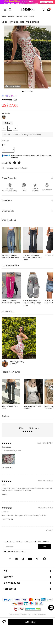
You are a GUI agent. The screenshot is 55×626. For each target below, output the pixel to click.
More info (14, 157)
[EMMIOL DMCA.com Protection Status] (33, 610)
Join (44, 547)
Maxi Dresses (29, 17)
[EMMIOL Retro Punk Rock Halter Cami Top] (33, 391)
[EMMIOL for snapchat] (44, 558)
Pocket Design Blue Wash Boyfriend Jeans (10, 256)
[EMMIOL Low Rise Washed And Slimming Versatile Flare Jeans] (33, 240)
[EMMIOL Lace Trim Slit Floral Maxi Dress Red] (3, 118)
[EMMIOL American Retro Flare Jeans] (11, 391)
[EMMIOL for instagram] (16, 559)
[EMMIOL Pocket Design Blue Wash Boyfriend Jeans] (11, 240)
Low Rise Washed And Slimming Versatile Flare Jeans (32, 257)
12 (15, 99)
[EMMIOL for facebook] (10, 559)
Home (4, 17)
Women (11, 17)
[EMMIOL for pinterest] (37, 559)
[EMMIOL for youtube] (30, 559)
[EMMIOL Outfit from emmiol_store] (19, 342)
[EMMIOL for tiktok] (23, 559)
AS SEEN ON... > (9, 96)
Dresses (19, 17)
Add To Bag (30, 621)
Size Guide (5, 140)
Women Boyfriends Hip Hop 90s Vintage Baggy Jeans (32, 302)
